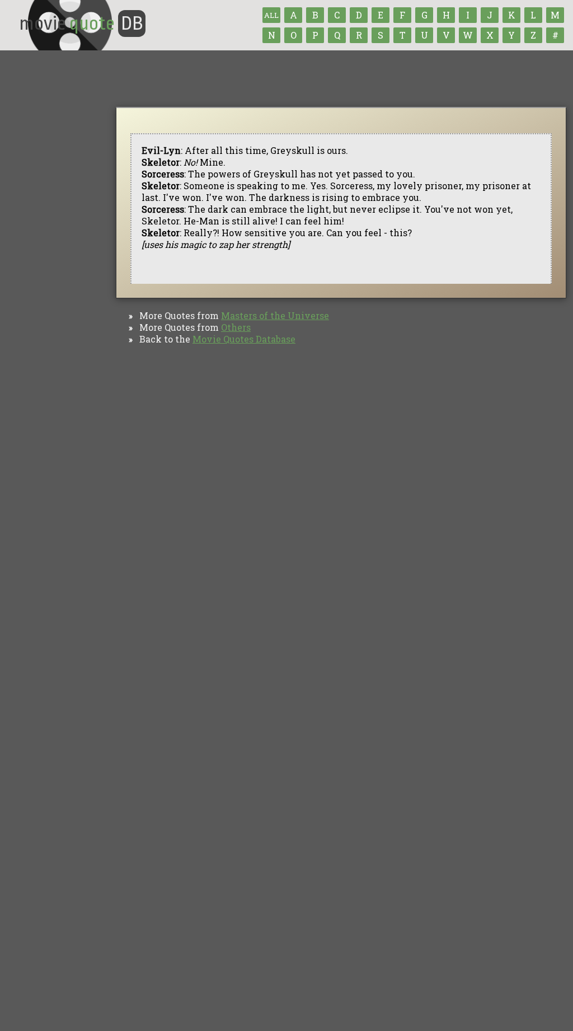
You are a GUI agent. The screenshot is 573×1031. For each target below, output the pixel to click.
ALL (271, 15)
